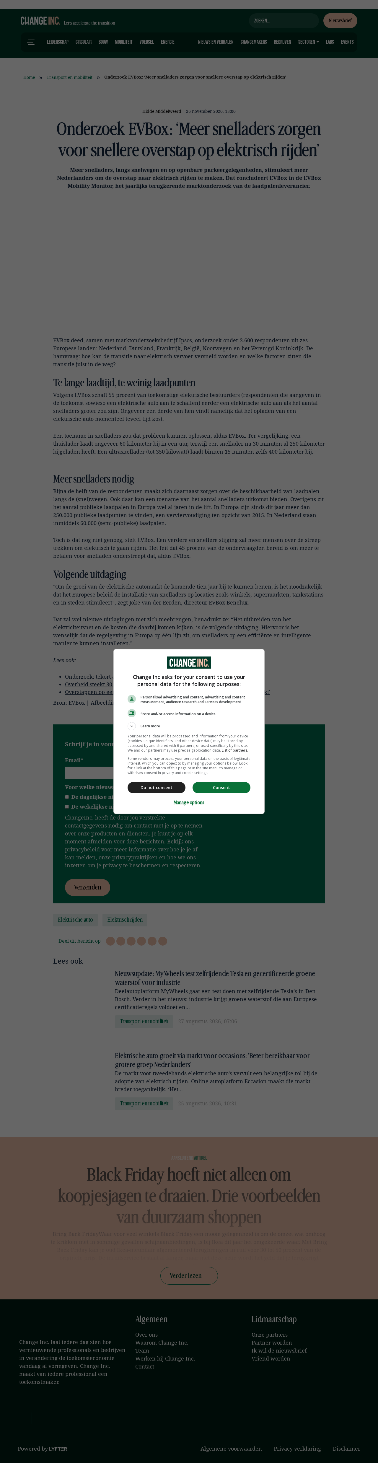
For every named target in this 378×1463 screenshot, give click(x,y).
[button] (189, 726)
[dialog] (189, 731)
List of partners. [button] (235, 750)
